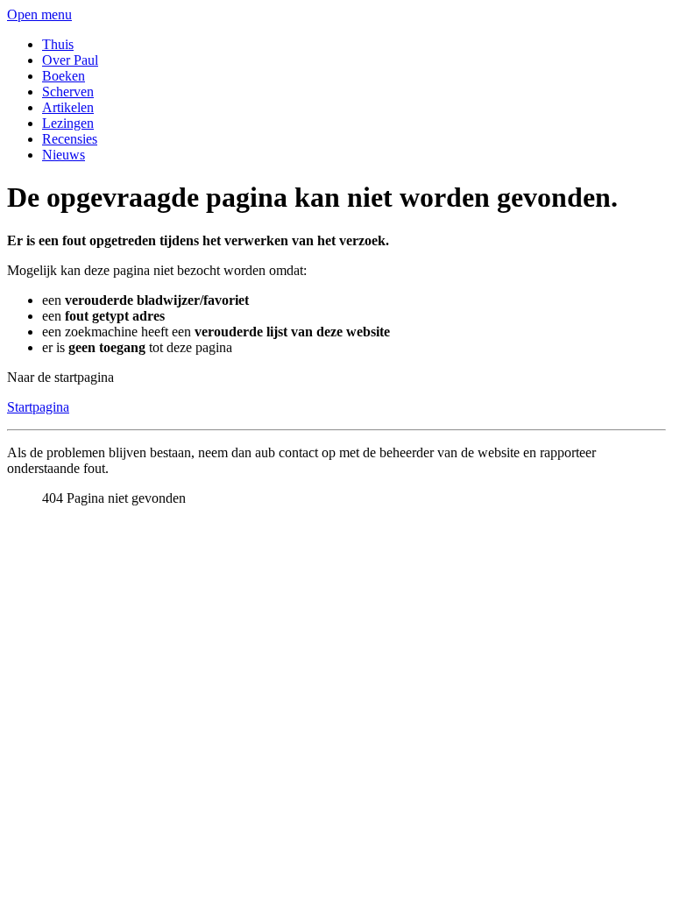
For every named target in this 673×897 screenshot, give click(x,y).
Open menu (39, 14)
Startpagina (38, 406)
